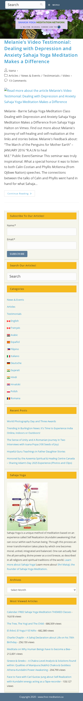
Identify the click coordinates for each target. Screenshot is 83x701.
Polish (14, 391)
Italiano (14, 356)
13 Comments (17, 80)
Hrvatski (15, 384)
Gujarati (15, 370)
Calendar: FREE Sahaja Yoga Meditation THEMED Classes (39, 612)
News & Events (30, 75)
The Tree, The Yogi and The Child (25, 623)
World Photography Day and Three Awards (31, 421)
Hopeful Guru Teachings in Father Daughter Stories (36, 451)
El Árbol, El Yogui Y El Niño (21, 630)
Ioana (12, 70)
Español (15, 342)
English (14, 321)
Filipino (14, 349)
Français (15, 327)
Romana (15, 398)
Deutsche (15, 363)
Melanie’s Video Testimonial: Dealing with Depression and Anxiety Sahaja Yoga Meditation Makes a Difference (41, 52)
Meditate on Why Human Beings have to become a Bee (38, 649)
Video (66, 75)
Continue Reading (21, 194)
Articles (13, 75)
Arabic (14, 335)
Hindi (13, 377)
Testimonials (51, 75)
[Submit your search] (41, 4)
